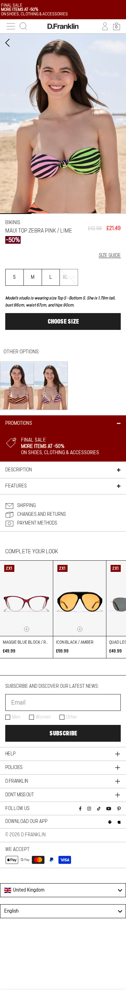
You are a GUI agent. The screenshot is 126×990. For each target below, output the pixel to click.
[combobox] (63, 890)
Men (16, 717)
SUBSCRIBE (63, 733)
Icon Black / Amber (74, 642)
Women (43, 717)
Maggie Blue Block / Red (27, 642)
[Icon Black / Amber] (79, 598)
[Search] (23, 26)
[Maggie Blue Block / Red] (26, 598)
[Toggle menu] (10, 26)
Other (71, 717)
